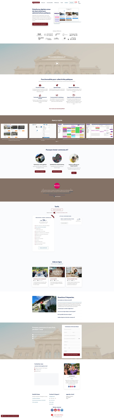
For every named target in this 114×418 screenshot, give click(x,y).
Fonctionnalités (50, 2)
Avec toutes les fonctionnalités (41, 227)
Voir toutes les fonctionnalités (56, 108)
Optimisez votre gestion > (40, 171)
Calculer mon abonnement (57, 209)
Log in (79, 3)
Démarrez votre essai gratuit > (40, 24)
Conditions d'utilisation (36, 398)
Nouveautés (57, 280)
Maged (52, 280)
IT (76, 3)
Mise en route (40, 280)
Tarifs (62, 2)
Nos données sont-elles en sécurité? (65, 300)
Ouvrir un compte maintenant (72, 354)
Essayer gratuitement (43, 247)
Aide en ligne (51, 402)
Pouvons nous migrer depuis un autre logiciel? (66, 311)
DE (75, 3)
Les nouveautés (53, 278)
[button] (9, 132)
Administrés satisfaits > (57, 171)
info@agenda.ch (38, 369)
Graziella (69, 280)
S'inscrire (71, 2)
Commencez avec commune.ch (39, 278)
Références (56, 2)
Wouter (35, 280)
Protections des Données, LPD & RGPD (38, 400)
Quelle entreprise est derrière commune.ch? (66, 317)
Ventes (74, 280)
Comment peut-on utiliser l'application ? (65, 308)
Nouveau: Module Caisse (72, 278)
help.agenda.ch (60, 263)
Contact (66, 2)
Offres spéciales (35, 402)
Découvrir (43, 2)
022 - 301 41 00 (52, 400)
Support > (74, 172)
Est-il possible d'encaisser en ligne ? (65, 314)
